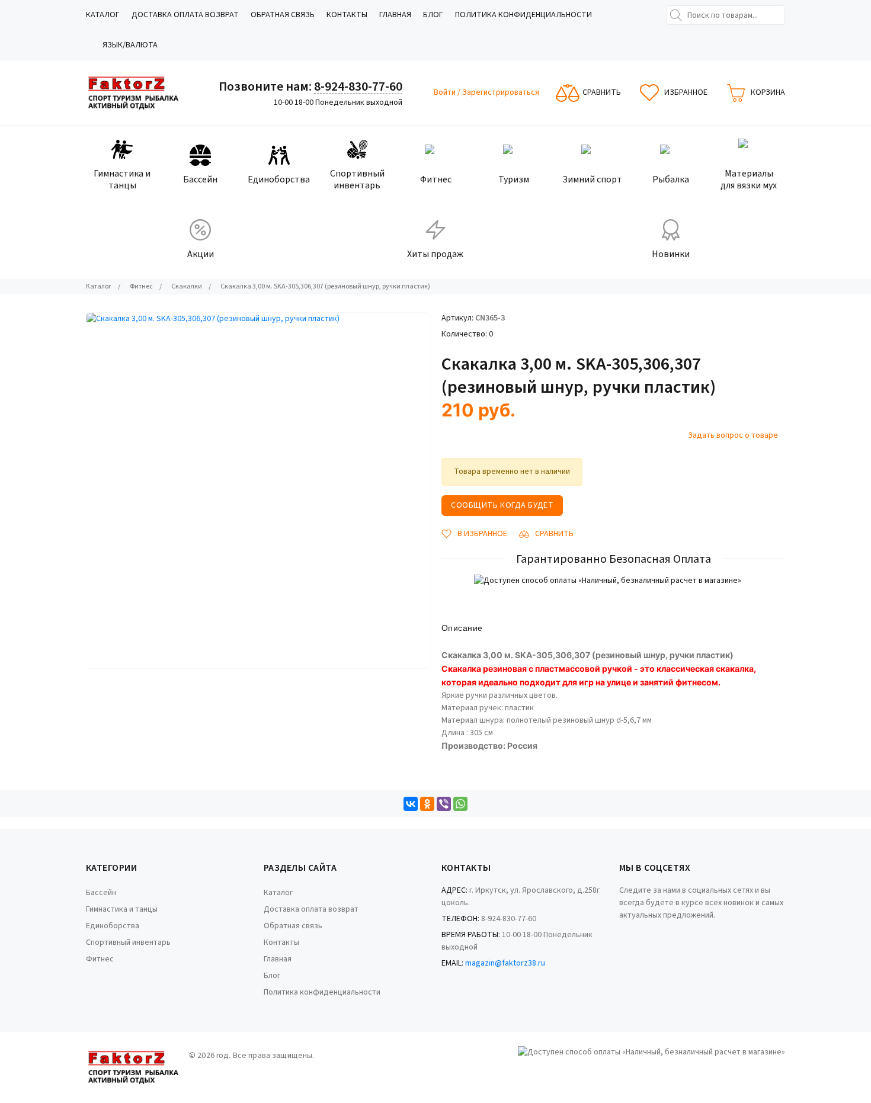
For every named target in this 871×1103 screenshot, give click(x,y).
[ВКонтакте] (411, 804)
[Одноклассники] (427, 804)
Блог (433, 15)
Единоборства (112, 926)
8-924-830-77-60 (358, 86)
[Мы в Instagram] (636, 933)
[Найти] (676, 15)
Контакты (346, 15)
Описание (461, 628)
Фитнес (100, 959)
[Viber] (444, 804)
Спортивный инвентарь (128, 942)
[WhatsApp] (460, 804)
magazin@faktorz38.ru (505, 963)
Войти (445, 92)
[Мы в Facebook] (620, 933)
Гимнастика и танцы (122, 909)
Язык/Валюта (130, 45)
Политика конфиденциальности (523, 15)
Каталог (103, 15)
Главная (395, 15)
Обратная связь (283, 15)
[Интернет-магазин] (133, 93)
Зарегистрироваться (500, 92)
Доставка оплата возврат (185, 15)
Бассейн (101, 893)
